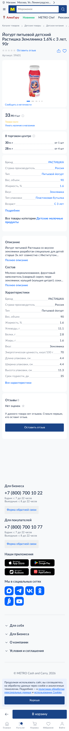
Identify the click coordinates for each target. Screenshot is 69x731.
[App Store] (17, 563)
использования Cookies (48, 692)
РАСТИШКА (56, 162)
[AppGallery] (42, 571)
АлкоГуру (13, 17)
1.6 (62, 186)
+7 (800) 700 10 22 (24, 493)
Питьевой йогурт (53, 174)
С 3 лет (59, 204)
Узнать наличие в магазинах (20, 125)
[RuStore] (17, 571)
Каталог (4, 9)
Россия (59, 168)
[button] (28, 101)
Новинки (29, 17)
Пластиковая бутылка (50, 198)
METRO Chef (46, 17)
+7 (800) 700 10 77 (24, 527)
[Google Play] (42, 563)
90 (62, 180)
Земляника (57, 192)
